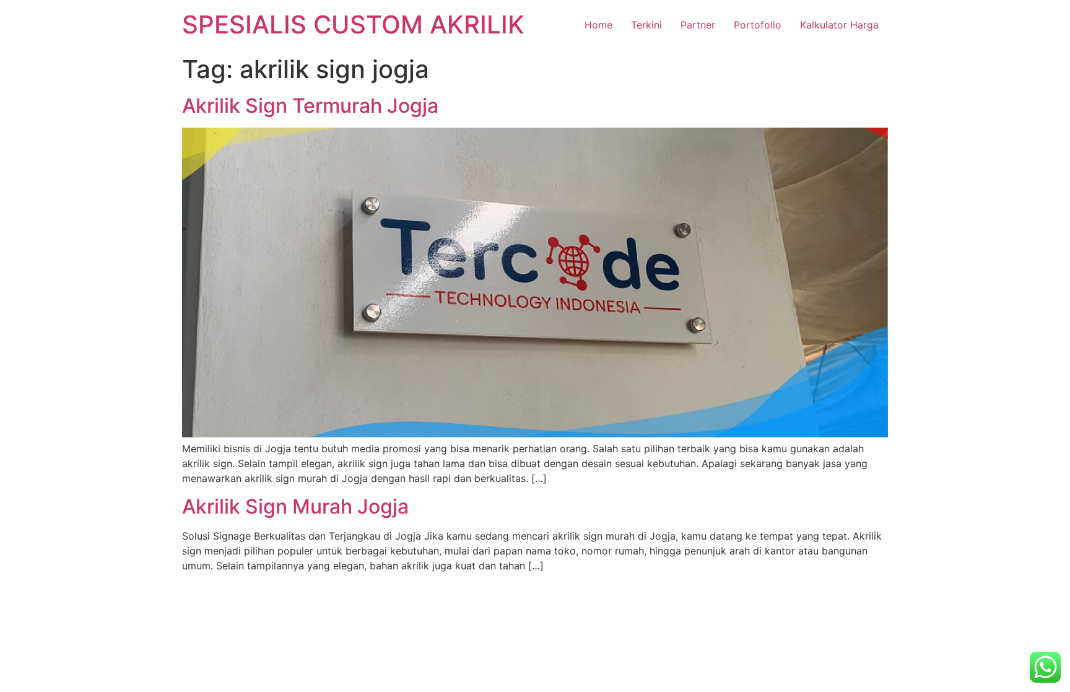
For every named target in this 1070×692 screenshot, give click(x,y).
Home (598, 25)
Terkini (646, 25)
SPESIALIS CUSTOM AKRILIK (353, 24)
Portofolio (757, 25)
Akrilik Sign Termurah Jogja (310, 106)
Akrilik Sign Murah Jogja (295, 506)
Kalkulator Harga (839, 25)
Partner (698, 25)
